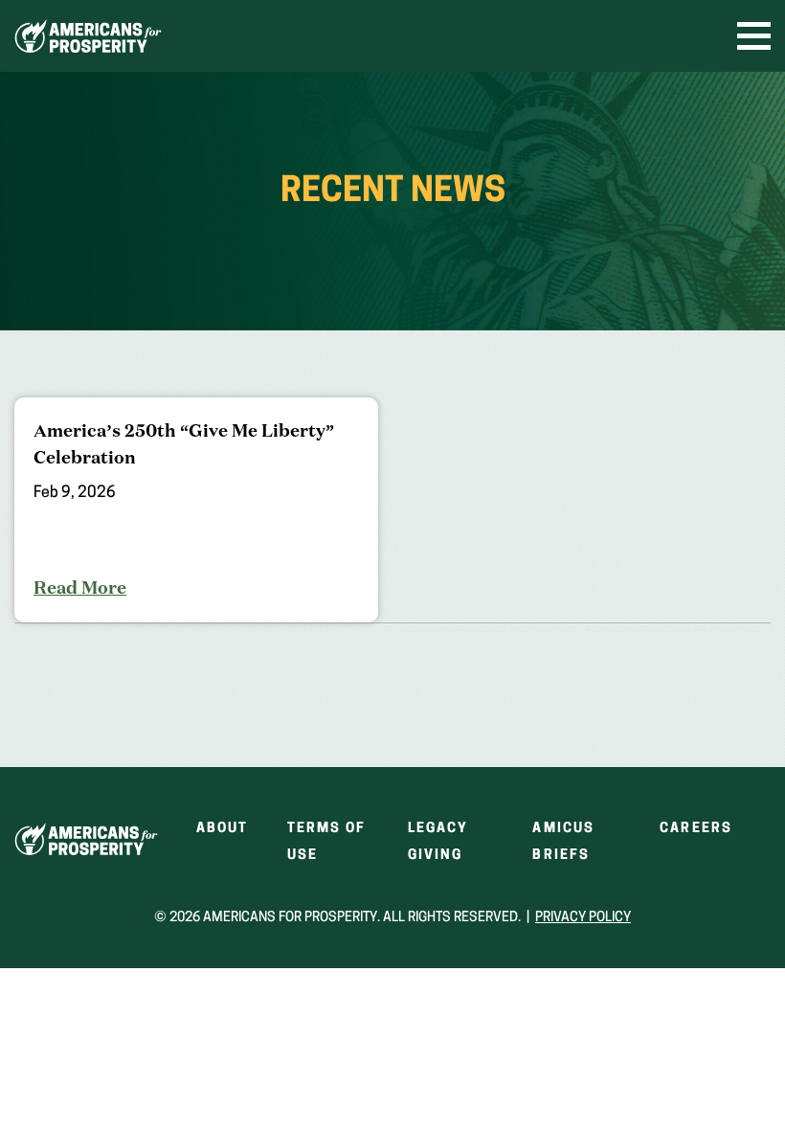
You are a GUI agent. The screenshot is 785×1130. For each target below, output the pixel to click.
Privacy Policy (583, 918)
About (222, 829)
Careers (696, 829)
